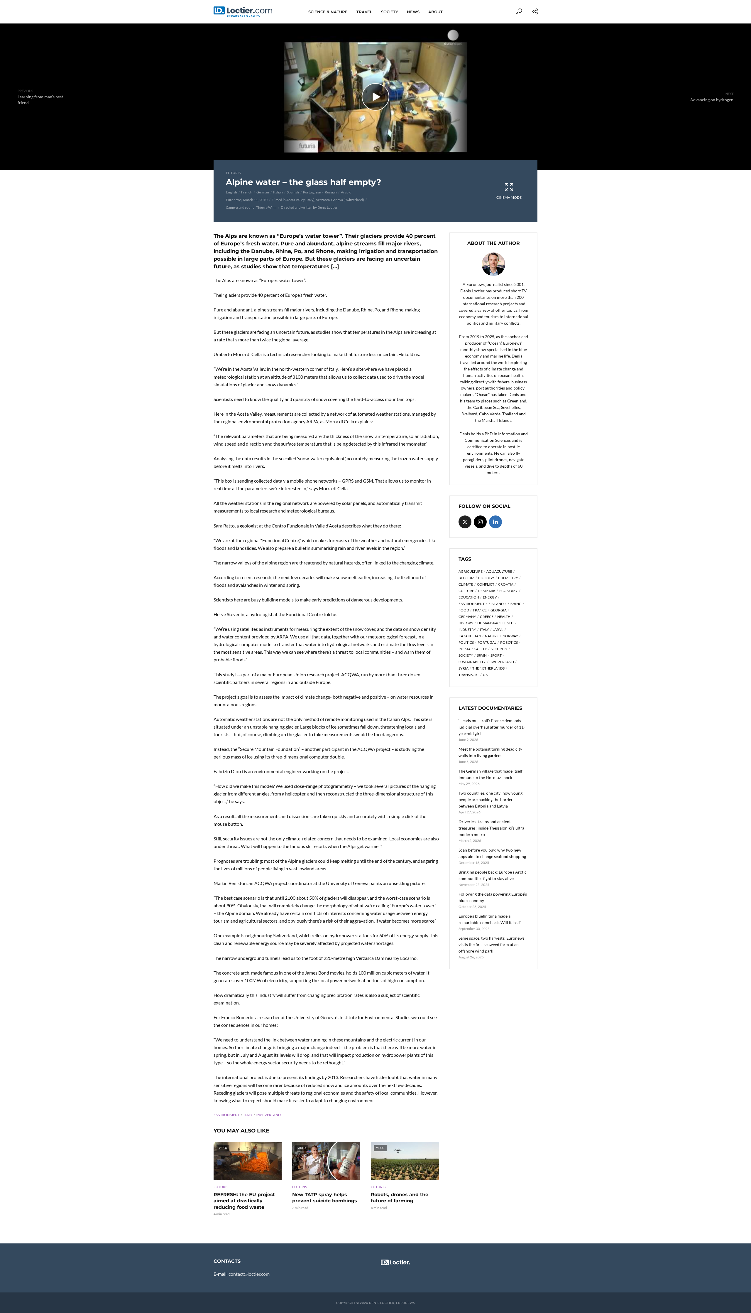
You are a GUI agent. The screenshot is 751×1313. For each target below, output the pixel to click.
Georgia (498, 610)
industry (467, 629)
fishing (515, 603)
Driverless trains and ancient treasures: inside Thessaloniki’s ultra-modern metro (492, 828)
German (262, 192)
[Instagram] (480, 521)
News (413, 11)
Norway (510, 636)
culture (466, 591)
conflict (485, 584)
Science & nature (328, 11)
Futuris (233, 173)
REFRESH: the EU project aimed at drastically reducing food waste (244, 1201)
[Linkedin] (495, 521)
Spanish (293, 192)
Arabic (346, 192)
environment (227, 1115)
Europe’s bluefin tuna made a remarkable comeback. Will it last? (490, 919)
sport (496, 655)
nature (492, 636)
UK (485, 674)
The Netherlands (488, 668)
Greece (486, 616)
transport (469, 674)
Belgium (466, 578)
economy (508, 591)
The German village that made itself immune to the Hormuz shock (490, 774)
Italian (278, 192)
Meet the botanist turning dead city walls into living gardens (490, 752)
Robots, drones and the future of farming (399, 1198)
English (231, 192)
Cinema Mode (509, 197)
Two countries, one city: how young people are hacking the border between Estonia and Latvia (490, 799)
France (480, 610)
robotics (509, 642)
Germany (467, 616)
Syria (463, 668)
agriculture (471, 571)
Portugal (487, 642)
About (435, 11)
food (464, 610)
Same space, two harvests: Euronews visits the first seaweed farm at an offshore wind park (492, 944)
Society (389, 11)
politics (466, 642)
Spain (482, 655)
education (469, 597)
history (466, 623)
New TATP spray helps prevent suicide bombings (324, 1198)
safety (480, 649)
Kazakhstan (470, 636)
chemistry (508, 578)
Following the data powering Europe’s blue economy (493, 897)
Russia (465, 649)
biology (486, 578)
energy (490, 597)
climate (466, 584)
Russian (331, 192)
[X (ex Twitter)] (465, 521)
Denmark (486, 591)
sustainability (472, 662)
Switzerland (268, 1115)
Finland (496, 603)
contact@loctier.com (249, 1274)
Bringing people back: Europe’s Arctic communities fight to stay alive (493, 875)
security (499, 649)
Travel (364, 11)
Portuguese (312, 192)
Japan (498, 629)
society (466, 655)
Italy (248, 1115)
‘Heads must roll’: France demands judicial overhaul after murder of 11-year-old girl (492, 727)
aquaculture (499, 571)
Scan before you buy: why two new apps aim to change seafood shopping (492, 853)
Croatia (505, 584)
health (503, 616)
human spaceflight (495, 623)
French (246, 192)
